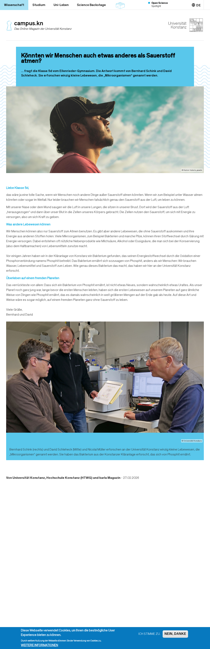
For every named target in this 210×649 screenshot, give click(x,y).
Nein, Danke (175, 633)
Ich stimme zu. (149, 633)
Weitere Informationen (39, 645)
